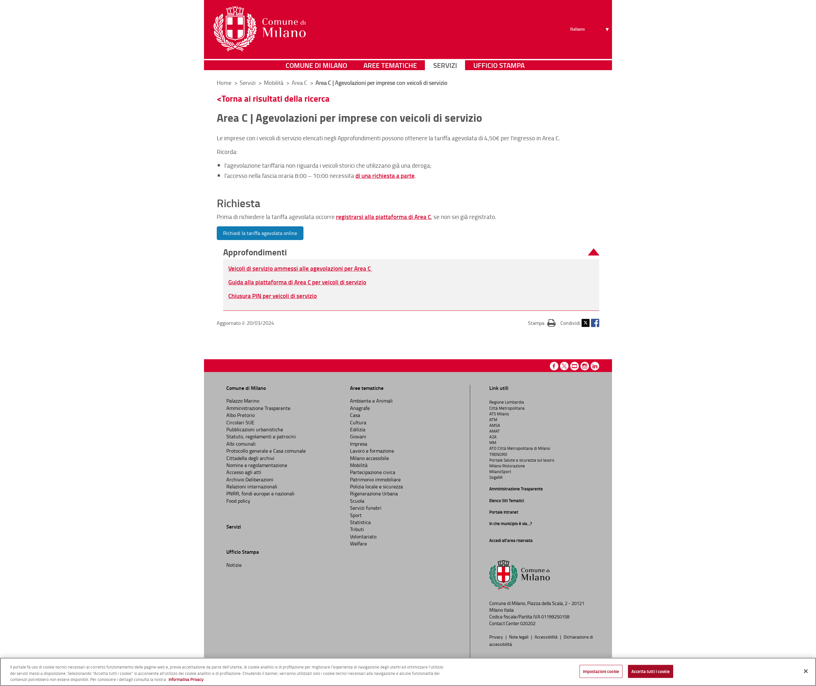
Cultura (358, 422)
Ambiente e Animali (371, 400)
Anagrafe (360, 408)
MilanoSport (500, 471)
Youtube (574, 366)
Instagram (584, 366)
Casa (355, 415)
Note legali (519, 636)
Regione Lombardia (506, 402)
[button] (411, 252)
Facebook (595, 323)
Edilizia (357, 429)
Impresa (358, 443)
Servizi (445, 65)
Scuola (357, 500)
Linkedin (595, 366)
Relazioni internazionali (251, 486)
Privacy (496, 636)
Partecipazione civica (372, 472)
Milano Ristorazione (507, 466)
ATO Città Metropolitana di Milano (519, 448)
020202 (528, 623)
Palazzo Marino (242, 400)
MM (492, 442)
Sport (356, 515)
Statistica (360, 522)
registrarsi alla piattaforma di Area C (383, 216)
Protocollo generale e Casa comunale (266, 450)
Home (224, 82)
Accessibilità (546, 636)
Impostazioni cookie (601, 671)
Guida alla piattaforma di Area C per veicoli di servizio (297, 282)
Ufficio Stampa (499, 65)
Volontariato (363, 536)
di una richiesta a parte (385, 175)
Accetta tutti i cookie (650, 671)
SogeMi (496, 477)
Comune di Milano (316, 65)
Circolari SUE (240, 422)
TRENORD (498, 454)
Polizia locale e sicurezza (376, 486)
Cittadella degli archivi (250, 458)
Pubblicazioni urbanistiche (254, 429)
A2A (493, 437)
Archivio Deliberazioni (249, 479)
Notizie (234, 564)
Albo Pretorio (240, 415)
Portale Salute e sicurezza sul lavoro (521, 460)
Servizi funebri (366, 507)
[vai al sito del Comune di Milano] (260, 29)
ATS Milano (499, 414)
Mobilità (359, 465)
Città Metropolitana (507, 408)
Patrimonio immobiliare (375, 479)
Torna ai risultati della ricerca (276, 98)
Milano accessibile (369, 458)
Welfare (358, 543)
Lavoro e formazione (372, 450)
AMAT (494, 431)
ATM (493, 419)
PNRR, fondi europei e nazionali (260, 493)
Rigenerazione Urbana (374, 493)
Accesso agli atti (243, 472)
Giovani (358, 436)
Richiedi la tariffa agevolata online (260, 233)
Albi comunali (241, 443)
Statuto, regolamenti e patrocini (261, 436)
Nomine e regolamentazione (256, 465)
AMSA (494, 425)
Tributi (357, 529)
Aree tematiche (390, 65)
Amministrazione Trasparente (258, 408)
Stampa (542, 322)
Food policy (238, 500)
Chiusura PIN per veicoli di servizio (272, 295)
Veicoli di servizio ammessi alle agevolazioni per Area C (300, 268)
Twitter (585, 323)
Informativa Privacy (186, 679)
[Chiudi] (806, 671)
